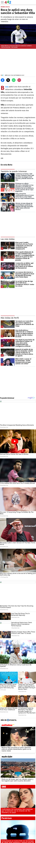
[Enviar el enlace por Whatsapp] (14, 80)
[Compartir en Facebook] (2, 80)
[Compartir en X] (8, 80)
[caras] (18, 787)
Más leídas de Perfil (10, 318)
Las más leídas (8, 239)
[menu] (2, 2)
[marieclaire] (18, 757)
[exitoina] (18, 725)
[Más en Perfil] (11, 720)
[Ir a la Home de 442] (8, 3)
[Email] (19, 80)
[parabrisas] (18, 818)
